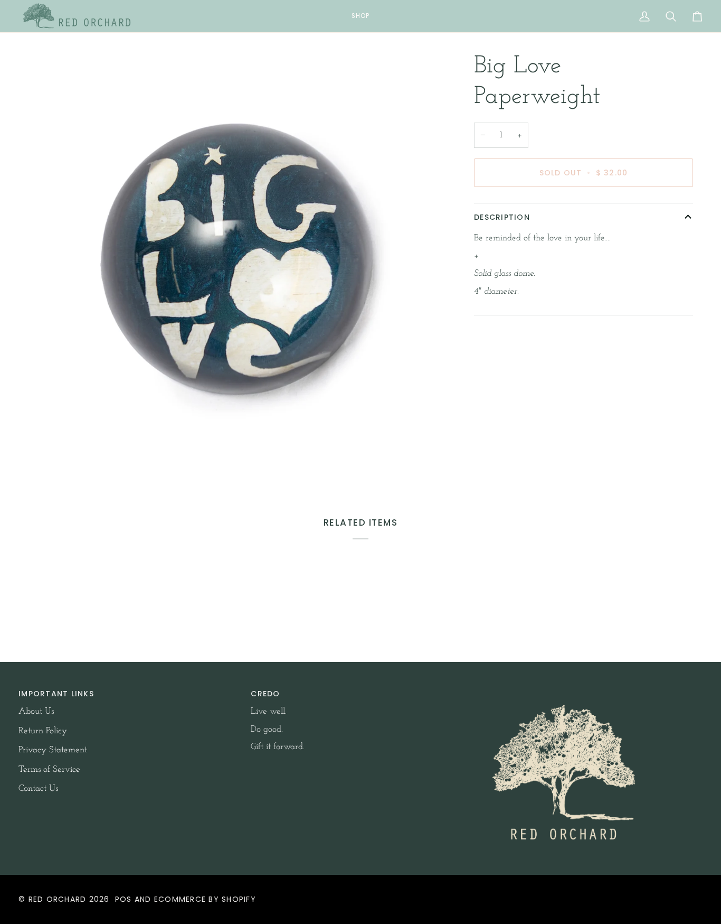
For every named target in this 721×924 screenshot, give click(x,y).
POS (123, 899)
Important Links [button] (56, 693)
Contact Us (38, 788)
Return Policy (42, 730)
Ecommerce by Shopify (205, 899)
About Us (36, 711)
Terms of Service (49, 769)
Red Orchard (58, 899)
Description (502, 217)
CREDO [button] (265, 693)
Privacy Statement (52, 749)
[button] (360, 16)
